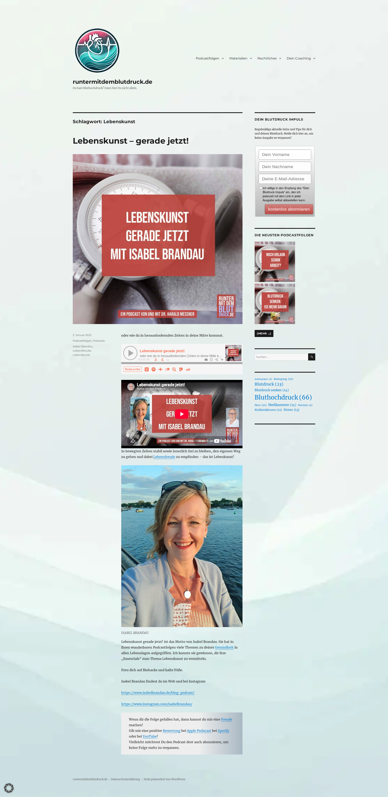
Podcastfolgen (207, 58)
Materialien (238, 58)
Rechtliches (267, 58)
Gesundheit (224, 647)
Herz (261, 405)
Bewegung (283, 378)
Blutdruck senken (272, 390)
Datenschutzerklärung (125, 779)
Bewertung (171, 731)
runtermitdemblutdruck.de (112, 81)
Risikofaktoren (268, 410)
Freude (226, 719)
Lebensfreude (164, 457)
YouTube (150, 736)
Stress (291, 410)
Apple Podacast (199, 731)
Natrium (305, 405)
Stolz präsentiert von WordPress (164, 779)
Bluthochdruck (283, 397)
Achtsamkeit (263, 379)
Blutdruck (269, 384)
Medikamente (282, 405)
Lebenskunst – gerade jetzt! (131, 141)
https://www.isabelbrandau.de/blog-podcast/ (157, 693)
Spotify (223, 731)
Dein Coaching (299, 58)
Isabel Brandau (83, 346)
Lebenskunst (81, 354)
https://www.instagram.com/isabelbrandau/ (156, 704)
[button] (9, 788)
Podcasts (99, 340)
